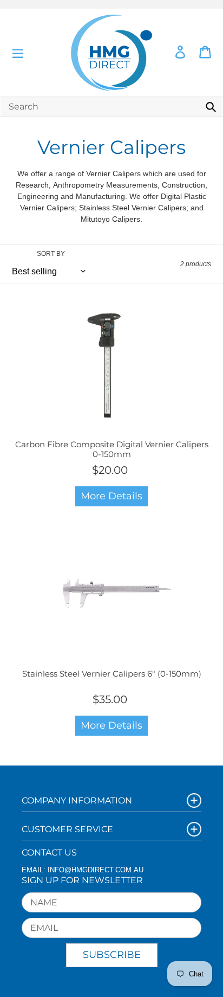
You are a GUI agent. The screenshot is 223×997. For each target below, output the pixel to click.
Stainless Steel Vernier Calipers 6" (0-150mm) (111, 673)
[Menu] (17, 52)
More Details (111, 496)
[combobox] (111, 106)
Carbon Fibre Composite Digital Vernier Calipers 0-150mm (111, 449)
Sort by (51, 254)
